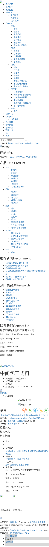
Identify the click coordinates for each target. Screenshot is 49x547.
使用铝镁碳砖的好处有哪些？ (17, 265)
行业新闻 (15, 17)
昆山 (16, 522)
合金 (13, 108)
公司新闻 (15, 15)
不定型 (14, 89)
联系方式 (9, 130)
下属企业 (9, 9)
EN (6, 133)
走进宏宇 (9, 6)
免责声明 (41, 522)
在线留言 (9, 127)
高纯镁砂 (17, 39)
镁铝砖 (16, 72)
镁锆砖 (16, 78)
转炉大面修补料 (20, 97)
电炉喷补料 (18, 100)
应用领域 (9, 122)
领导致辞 (34, 450)
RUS (7, 135)
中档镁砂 (17, 37)
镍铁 (15, 111)
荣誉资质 (25, 450)
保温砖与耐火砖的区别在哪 (16, 262)
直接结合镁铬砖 (20, 80)
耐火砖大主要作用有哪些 (15, 276)
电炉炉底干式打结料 (22, 102)
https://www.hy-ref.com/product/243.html (27, 418)
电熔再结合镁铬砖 (21, 86)
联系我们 (42, 450)
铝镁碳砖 (17, 53)
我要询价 (4, 393)
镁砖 (15, 67)
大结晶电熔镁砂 (20, 45)
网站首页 (9, 4)
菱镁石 (16, 28)
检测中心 (9, 113)
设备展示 (9, 116)
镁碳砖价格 (13, 143)
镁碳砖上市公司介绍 (14, 279)
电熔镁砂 (17, 42)
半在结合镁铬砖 (20, 83)
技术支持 (15, 20)
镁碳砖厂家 (22, 143)
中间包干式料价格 (25, 415)
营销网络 (9, 124)
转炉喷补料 (18, 91)
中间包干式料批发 (40, 415)
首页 (12, 156)
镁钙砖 (16, 69)
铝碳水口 (17, 61)
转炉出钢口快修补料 (22, 94)
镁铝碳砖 (17, 56)
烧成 (13, 64)
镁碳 (13, 48)
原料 (13, 26)
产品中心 (9, 23)
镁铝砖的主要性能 (13, 268)
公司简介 (9, 450)
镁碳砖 (16, 50)
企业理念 (17, 450)
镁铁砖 (16, 75)
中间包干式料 (19, 105)
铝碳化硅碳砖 (19, 59)
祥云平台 (33, 522)
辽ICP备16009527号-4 (19, 533)
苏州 (12, 522)
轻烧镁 (16, 31)
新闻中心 (9, 12)
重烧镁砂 (17, 34)
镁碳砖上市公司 (34, 143)
